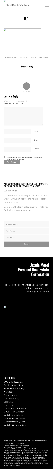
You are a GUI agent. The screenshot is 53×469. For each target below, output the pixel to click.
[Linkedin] (47, 446)
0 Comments (24, 58)
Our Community (11, 398)
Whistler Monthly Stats (14, 422)
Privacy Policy (19, 443)
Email (36, 140)
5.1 (26, 18)
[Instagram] (40, 446)
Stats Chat (8, 402)
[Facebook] (36, 446)
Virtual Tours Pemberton (15, 408)
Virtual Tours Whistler (14, 412)
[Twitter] (43, 446)
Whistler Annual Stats (14, 415)
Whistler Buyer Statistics (15, 418)
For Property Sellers (13, 385)
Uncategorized (11, 405)
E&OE (12, 443)
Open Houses (10, 395)
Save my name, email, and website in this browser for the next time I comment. (24, 158)
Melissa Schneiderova (40, 58)
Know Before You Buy (14, 388)
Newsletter (9, 392)
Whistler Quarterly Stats (15, 425)
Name (36, 131)
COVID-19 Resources (13, 382)
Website (36, 149)
